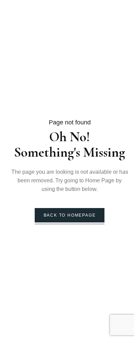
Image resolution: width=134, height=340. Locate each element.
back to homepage (70, 215)
